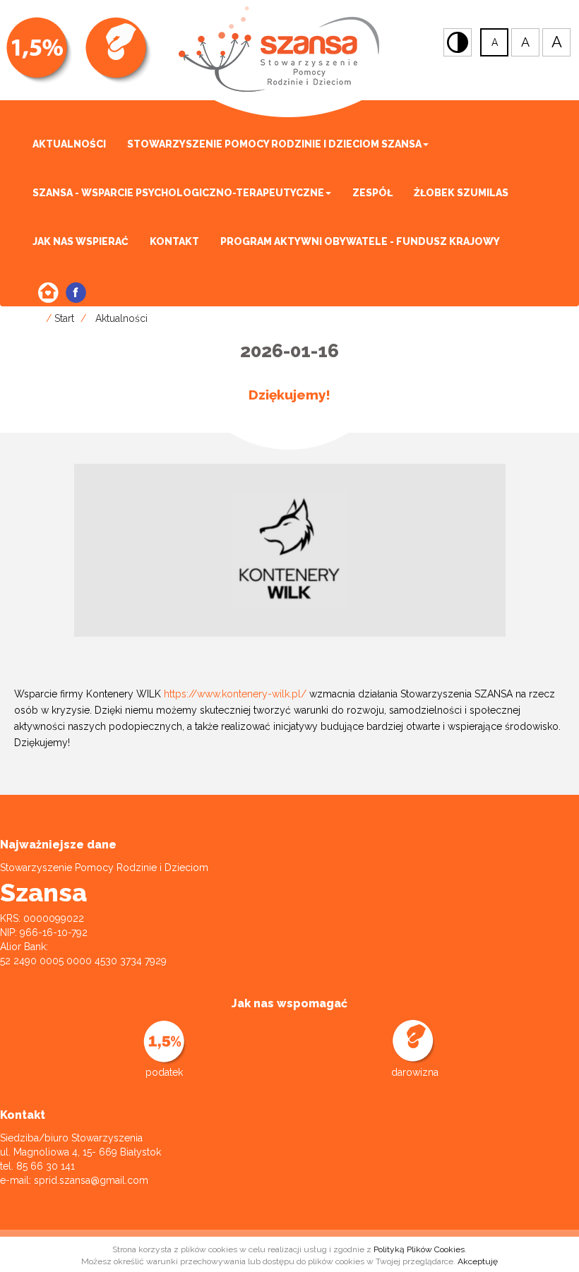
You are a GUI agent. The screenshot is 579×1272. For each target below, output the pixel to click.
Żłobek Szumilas (461, 192)
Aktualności (69, 144)
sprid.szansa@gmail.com (91, 1180)
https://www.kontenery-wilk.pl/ (235, 694)
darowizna (414, 1072)
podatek (164, 1072)
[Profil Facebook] (76, 292)
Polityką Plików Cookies (419, 1249)
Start (64, 318)
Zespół (372, 192)
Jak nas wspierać (80, 241)
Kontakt (174, 241)
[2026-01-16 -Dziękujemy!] (290, 549)
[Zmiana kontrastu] (457, 42)
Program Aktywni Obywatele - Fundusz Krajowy (360, 241)
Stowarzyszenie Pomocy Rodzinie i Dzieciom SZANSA (274, 144)
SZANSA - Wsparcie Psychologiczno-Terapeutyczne (178, 192)
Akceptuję (478, 1261)
